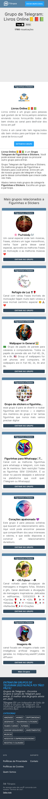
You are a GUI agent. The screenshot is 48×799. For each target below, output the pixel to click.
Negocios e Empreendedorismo (19, 738)
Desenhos (8, 721)
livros (28, 24)
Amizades (8, 717)
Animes (19, 717)
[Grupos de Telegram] (6, 3)
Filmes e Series (11, 726)
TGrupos (13, 3)
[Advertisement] (24, 56)
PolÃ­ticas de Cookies (13, 766)
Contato (34, 761)
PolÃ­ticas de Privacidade (15, 761)
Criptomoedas (33, 717)
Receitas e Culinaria (13, 743)
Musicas (8, 734)
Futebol (25, 726)
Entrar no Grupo (24, 259)
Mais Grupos (24, 672)
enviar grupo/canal (34, 4)
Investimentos (33, 730)
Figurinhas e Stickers (27, 721)
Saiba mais (7, 792)
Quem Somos (9, 772)
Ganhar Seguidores (13, 730)
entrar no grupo (24, 144)
